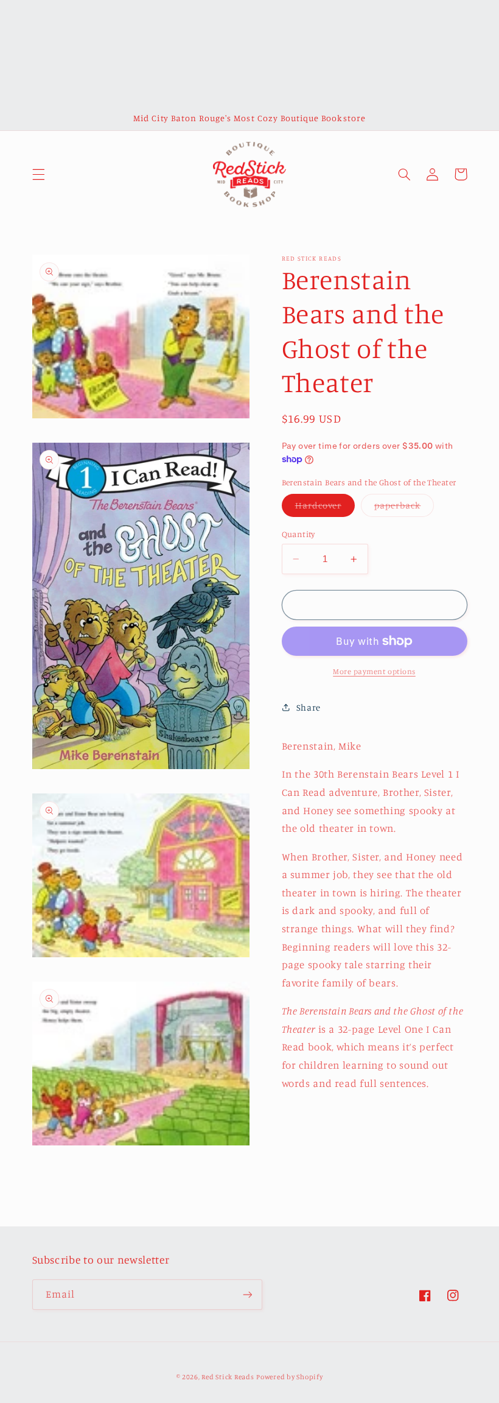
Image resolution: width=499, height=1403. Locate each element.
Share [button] (308, 707)
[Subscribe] (247, 1294)
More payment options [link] (374, 671)
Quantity (298, 534)
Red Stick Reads (227, 1377)
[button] (38, 174)
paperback (404, 508)
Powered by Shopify (289, 1377)
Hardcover (325, 508)
